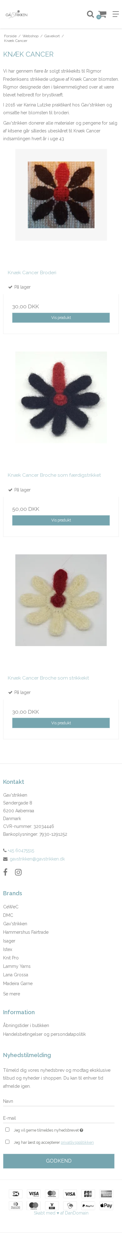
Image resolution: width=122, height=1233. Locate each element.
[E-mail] (58, 1117)
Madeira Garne (18, 983)
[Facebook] (5, 872)
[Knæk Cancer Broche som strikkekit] (61, 612)
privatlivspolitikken (77, 1142)
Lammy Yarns (17, 966)
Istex (7, 949)
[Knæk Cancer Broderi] (61, 207)
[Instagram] (18, 872)
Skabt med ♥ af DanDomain (61, 1212)
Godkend (59, 1161)
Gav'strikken (15, 923)
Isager (9, 940)
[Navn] (58, 1100)
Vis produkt (61, 317)
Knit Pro (11, 957)
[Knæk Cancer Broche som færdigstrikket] (61, 409)
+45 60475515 (20, 850)
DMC (8, 915)
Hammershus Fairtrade (25, 932)
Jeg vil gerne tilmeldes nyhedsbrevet (55, 1129)
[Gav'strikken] (30, 14)
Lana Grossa (15, 974)
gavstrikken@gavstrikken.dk (37, 858)
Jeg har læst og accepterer (54, 1142)
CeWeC (10, 906)
